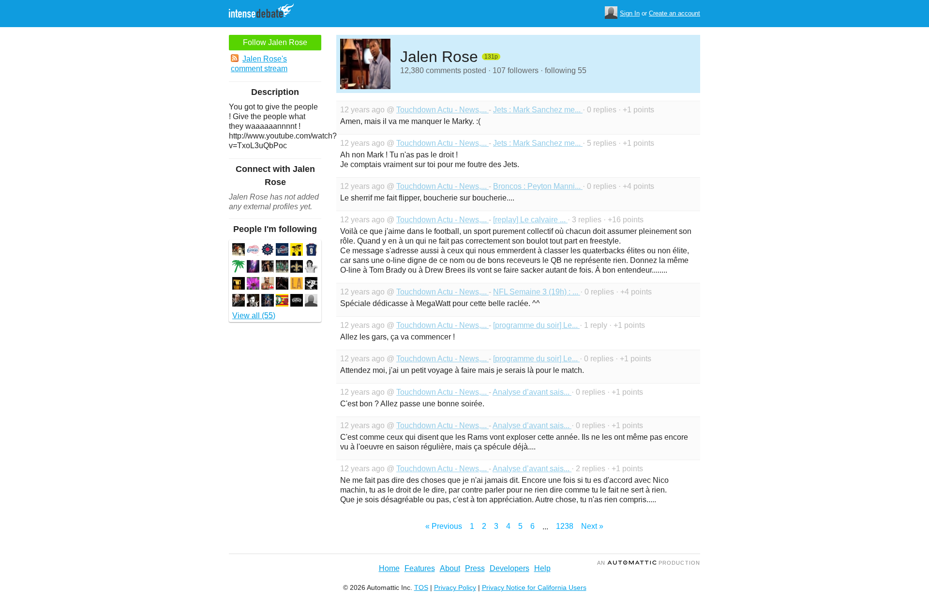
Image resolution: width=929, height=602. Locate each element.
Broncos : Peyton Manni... (538, 186)
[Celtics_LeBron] (282, 267)
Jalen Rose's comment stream (259, 64)
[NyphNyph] (296, 301)
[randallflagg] (296, 250)
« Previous (443, 526)
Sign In (630, 13)
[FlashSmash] (282, 284)
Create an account (674, 13)
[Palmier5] (238, 267)
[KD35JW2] (267, 301)
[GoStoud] (282, 250)
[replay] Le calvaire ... (530, 220)
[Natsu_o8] (296, 284)
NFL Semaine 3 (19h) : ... (536, 292)
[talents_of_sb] (253, 301)
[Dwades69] (253, 267)
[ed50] (267, 250)
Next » (592, 526)
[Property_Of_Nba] (253, 250)
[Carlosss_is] (253, 284)
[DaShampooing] (296, 267)
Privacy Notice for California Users (534, 587)
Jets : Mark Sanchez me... (538, 110)
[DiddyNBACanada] (267, 284)
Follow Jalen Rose (275, 42)
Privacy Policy (455, 587)
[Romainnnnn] (311, 250)
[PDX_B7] (267, 267)
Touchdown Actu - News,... (442, 110)
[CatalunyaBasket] (282, 301)
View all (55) (253, 315)
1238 (564, 526)
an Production (648, 563)
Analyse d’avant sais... (532, 392)
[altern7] (311, 284)
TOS (421, 587)
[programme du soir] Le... (536, 325)
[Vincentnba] (238, 284)
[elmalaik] (311, 267)
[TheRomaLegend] (238, 301)
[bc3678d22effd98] (238, 250)
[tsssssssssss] (311, 301)
